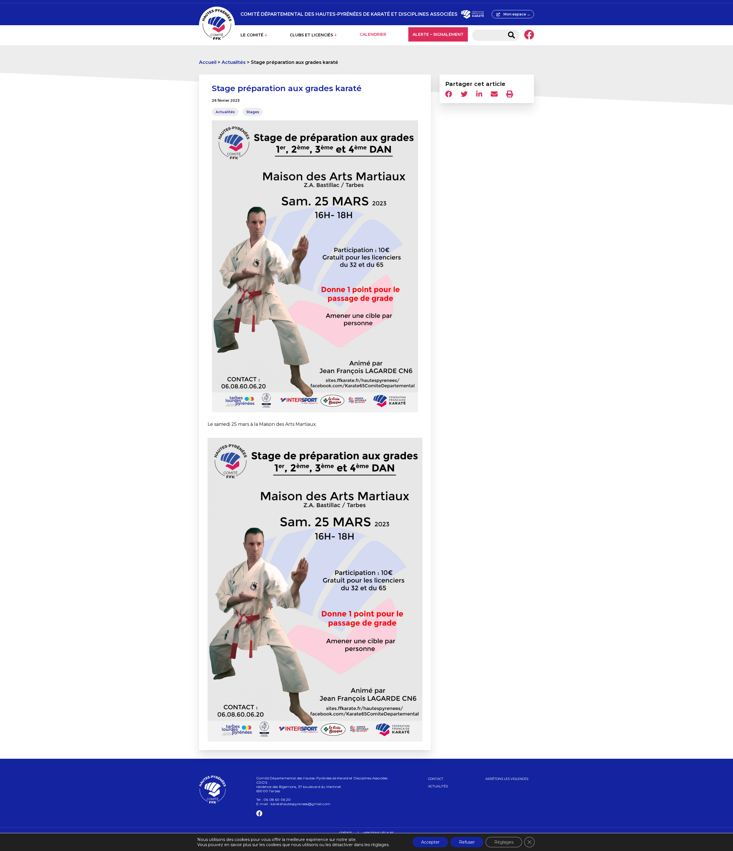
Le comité (252, 35)
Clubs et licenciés (311, 35)
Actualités (234, 62)
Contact (435, 779)
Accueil (207, 62)
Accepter (430, 842)
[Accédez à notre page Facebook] (529, 35)
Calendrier (373, 34)
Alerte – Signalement (438, 34)
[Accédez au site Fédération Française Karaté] (472, 14)
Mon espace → (516, 14)
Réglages (503, 842)
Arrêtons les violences (506, 779)
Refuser (467, 842)
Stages (252, 112)
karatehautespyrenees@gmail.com (300, 804)
